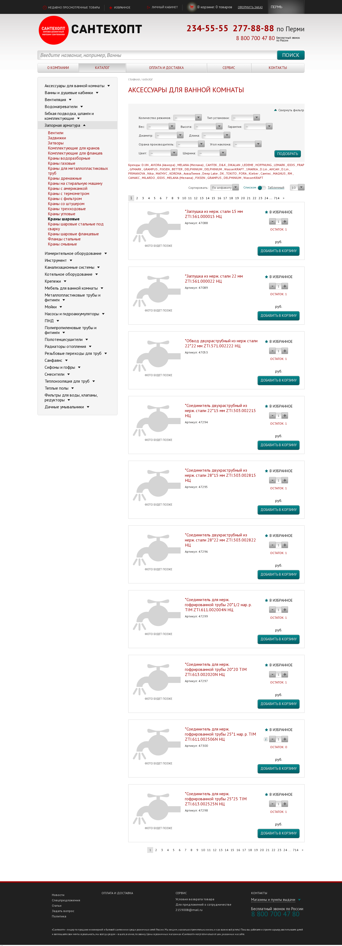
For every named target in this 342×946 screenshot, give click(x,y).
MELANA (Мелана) (190, 165)
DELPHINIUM (193, 169)
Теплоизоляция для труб (68, 381)
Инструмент (56, 260)
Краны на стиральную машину (75, 183)
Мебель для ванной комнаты (72, 288)
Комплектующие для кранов (74, 148)
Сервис (229, 68)
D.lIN (145, 165)
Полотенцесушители (64, 339)
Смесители (55, 374)
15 (213, 198)
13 (202, 198)
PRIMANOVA (136, 173)
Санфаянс (54, 360)
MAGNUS (279, 173)
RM (290, 173)
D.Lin (263, 169)
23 (260, 198)
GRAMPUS (150, 169)
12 (196, 198)
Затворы (56, 142)
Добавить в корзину (279, 251)
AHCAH (274, 169)
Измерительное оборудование (74, 253)
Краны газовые (61, 163)
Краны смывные (62, 244)
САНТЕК (211, 165)
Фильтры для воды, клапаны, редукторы (71, 397)
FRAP (300, 165)
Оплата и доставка (166, 68)
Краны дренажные (65, 178)
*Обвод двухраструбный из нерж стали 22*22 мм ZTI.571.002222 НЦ (221, 343)
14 (207, 198)
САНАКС (134, 178)
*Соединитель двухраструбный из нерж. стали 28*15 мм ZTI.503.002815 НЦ (220, 475)
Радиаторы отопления (66, 346)
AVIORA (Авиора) (163, 165)
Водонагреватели (62, 106)
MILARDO (148, 178)
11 (190, 198)
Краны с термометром (68, 193)
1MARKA (252, 169)
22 (254, 198)
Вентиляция (56, 99)
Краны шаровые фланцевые (73, 233)
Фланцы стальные (64, 238)
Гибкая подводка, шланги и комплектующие (69, 116)
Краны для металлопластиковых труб (78, 171)
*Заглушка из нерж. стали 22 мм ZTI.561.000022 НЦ (214, 278)
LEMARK (279, 165)
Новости (58, 895)
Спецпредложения (66, 900)
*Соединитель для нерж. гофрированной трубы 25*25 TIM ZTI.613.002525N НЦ (216, 798)
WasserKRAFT (234, 169)
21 (249, 198)
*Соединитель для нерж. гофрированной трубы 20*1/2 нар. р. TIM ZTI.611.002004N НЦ (218, 604)
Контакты (278, 68)
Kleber (253, 173)
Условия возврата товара (195, 899)
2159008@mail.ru (189, 910)
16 (219, 198)
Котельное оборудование (69, 274)
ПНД (50, 320)
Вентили (55, 132)
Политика (59, 916)
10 (184, 198)
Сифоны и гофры (60, 367)
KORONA (175, 173)
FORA (243, 173)
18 (231, 198)
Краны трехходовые (67, 208)
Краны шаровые (64, 218)
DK (222, 173)
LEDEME (247, 165)
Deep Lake (210, 173)
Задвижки (57, 137)
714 (276, 198)
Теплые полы (57, 388)
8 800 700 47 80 (255, 38)
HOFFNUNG (263, 165)
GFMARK (135, 169)
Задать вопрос (63, 911)
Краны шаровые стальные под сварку (76, 226)
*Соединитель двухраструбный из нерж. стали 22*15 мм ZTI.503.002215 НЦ (220, 410)
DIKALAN (234, 165)
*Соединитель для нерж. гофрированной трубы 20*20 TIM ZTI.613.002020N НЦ (216, 669)
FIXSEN (165, 169)
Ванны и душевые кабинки (69, 92)
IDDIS (291, 165)
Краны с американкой (67, 188)
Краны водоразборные (69, 158)
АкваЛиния (192, 173)
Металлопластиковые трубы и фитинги (72, 297)
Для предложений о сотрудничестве (203, 904)
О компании (58, 68)
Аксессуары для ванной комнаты (75, 85)
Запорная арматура (63, 125)
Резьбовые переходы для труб (74, 353)
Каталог (102, 68)
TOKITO (231, 173)
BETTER (177, 169)
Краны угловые (61, 213)
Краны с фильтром (65, 198)
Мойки (51, 306)
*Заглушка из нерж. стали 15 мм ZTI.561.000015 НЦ (214, 214)
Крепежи (53, 281)
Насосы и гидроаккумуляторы (72, 313)
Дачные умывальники (65, 406)
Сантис (266, 173)
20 (243, 198)
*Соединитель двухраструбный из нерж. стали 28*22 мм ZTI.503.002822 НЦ (220, 540)
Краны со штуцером (66, 203)
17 (225, 198)
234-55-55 (207, 28)
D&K (222, 165)
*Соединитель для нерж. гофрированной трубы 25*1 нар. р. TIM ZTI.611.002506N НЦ (220, 734)
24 (266, 198)
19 (237, 198)
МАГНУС (161, 173)
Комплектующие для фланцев (75, 153)
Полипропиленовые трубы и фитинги (70, 330)
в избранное (281, 212)
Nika (150, 173)
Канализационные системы (70, 267)
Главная (134, 79)
